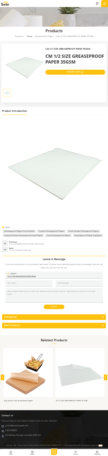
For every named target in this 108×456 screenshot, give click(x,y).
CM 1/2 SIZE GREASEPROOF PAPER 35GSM (21, 276)
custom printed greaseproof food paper (23, 235)
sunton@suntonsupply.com (16, 426)
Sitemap (9, 445)
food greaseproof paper (58, 235)
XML (14, 445)
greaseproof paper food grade (19, 231)
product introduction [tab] (14, 111)
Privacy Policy (22, 445)
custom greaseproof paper (51, 231)
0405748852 (11, 430)
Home (29, 36)
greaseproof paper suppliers (88, 235)
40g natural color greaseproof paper (18, 401)
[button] (105, 377)
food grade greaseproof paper (83, 231)
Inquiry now (73, 72)
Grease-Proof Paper (44, 36)
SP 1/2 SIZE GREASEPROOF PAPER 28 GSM (71, 401)
